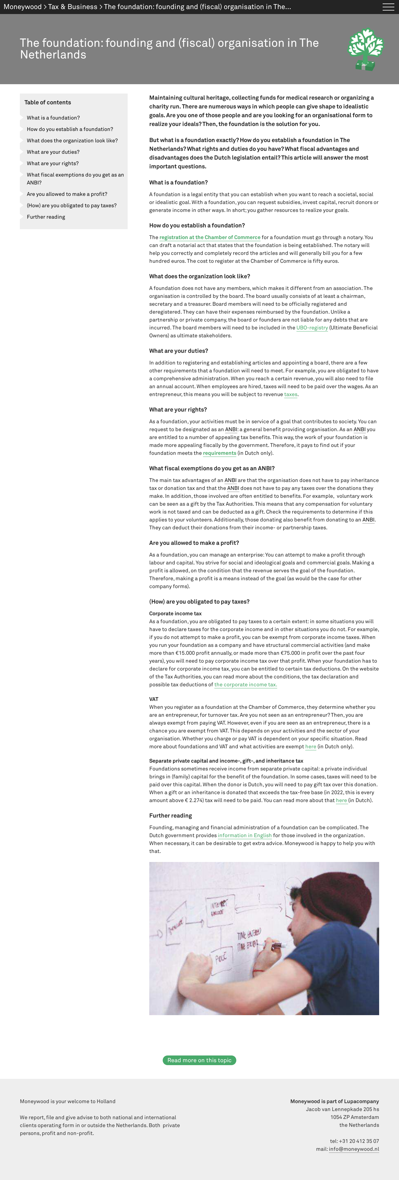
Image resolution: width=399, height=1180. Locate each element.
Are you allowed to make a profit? (67, 194)
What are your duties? (53, 152)
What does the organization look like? (72, 140)
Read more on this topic (199, 1060)
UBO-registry (312, 327)
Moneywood (23, 7)
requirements (219, 453)
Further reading (46, 217)
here (310, 746)
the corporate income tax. (245, 684)
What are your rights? (53, 163)
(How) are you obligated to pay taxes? (72, 205)
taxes (290, 394)
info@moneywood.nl (354, 1149)
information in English (245, 835)
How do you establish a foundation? (70, 129)
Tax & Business (73, 7)
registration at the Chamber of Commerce (210, 237)
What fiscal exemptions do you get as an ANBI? (75, 179)
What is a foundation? (53, 118)
